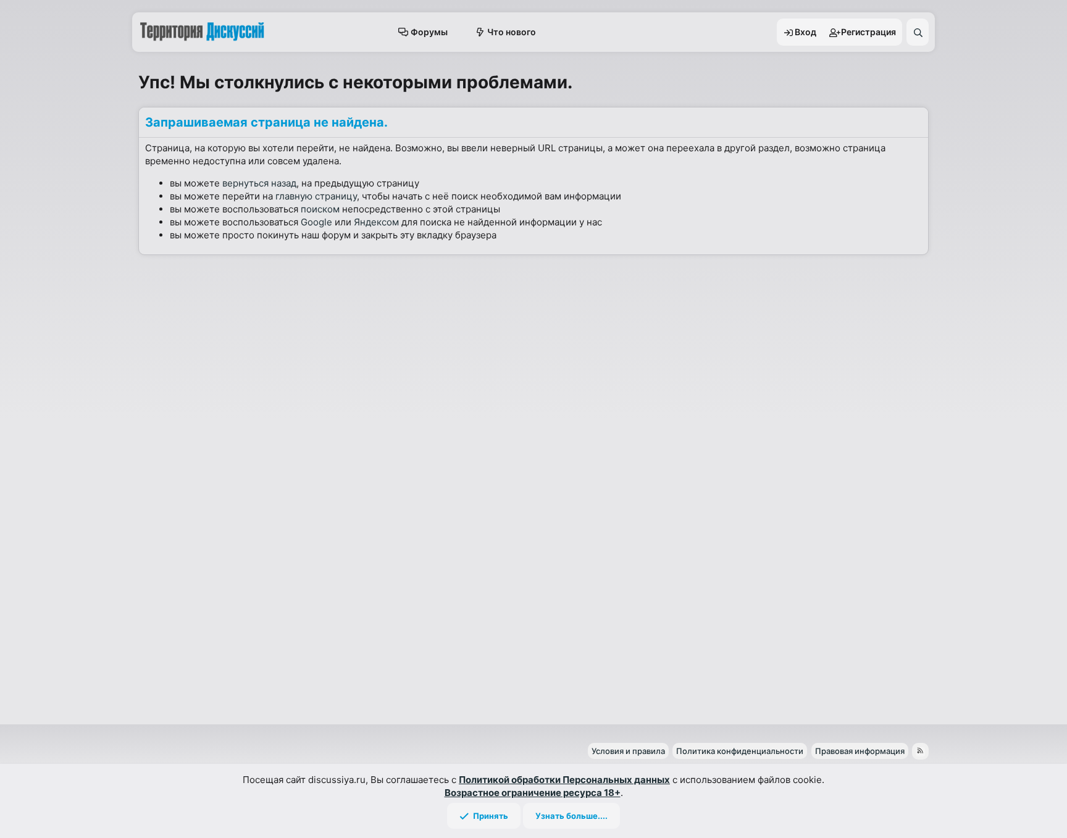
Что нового (511, 32)
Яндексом (376, 222)
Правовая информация (860, 751)
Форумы (429, 32)
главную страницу (316, 196)
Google (316, 222)
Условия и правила (628, 751)
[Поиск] (917, 32)
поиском (320, 209)
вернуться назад (259, 183)
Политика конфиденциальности (739, 751)
